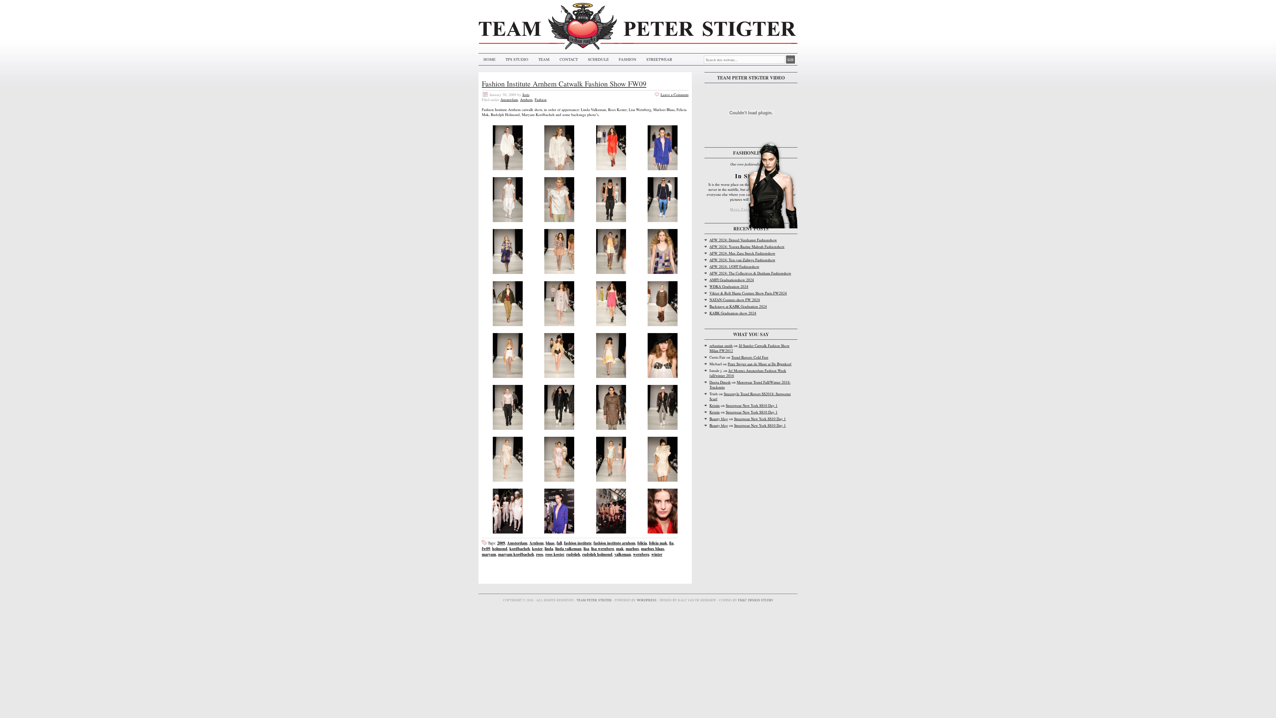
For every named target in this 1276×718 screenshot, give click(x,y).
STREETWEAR (659, 59)
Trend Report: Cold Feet (749, 357)
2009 (501, 543)
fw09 (486, 548)
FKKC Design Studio (755, 600)
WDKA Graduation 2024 (728, 286)
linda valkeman (568, 548)
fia (671, 543)
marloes (632, 548)
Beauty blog (718, 418)
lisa (586, 548)
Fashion (541, 99)
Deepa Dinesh (720, 382)
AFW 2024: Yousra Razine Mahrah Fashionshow (747, 246)
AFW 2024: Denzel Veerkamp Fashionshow (743, 239)
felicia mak (658, 543)
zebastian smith (721, 345)
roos (539, 554)
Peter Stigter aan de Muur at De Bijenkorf (760, 363)
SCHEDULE (598, 59)
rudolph (573, 554)
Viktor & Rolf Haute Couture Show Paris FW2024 (748, 293)
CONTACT (569, 59)
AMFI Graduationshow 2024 (731, 279)
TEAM (544, 59)
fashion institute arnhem (614, 543)
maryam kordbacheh (516, 554)
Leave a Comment (675, 94)
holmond (499, 548)
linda (549, 548)
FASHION (627, 59)
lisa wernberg (602, 548)
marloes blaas (652, 548)
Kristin (714, 405)
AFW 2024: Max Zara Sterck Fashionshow (742, 253)
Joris (525, 94)
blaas (550, 543)
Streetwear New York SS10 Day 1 (752, 405)
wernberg (641, 554)
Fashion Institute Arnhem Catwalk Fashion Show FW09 (564, 83)
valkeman (622, 554)
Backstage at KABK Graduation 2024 (738, 306)
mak (620, 548)
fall (559, 543)
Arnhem (526, 99)
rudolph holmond (597, 554)
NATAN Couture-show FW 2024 (734, 299)
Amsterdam (509, 99)
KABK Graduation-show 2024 (732, 312)
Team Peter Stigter (594, 600)
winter (656, 554)
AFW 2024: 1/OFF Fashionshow (734, 266)
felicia (642, 543)
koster (537, 548)
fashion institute (577, 543)
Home (489, 59)
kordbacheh (519, 548)
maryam (489, 554)
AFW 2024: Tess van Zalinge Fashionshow (742, 259)
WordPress (647, 600)
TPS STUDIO (516, 59)
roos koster (554, 554)
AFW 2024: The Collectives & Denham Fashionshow (750, 273)
